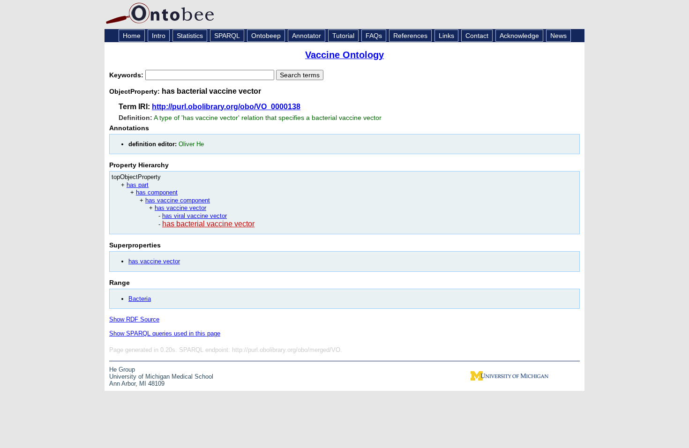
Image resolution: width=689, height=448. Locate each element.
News (558, 35)
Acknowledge (519, 35)
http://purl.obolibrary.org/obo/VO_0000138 (226, 107)
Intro (158, 35)
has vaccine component (177, 200)
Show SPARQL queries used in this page (164, 333)
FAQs (374, 35)
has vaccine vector (180, 207)
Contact (476, 35)
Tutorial (343, 35)
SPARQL (227, 35)
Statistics (190, 35)
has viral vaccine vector (194, 215)
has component (157, 192)
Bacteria (139, 298)
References (410, 35)
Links (446, 35)
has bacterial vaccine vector (208, 224)
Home (132, 35)
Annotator (306, 35)
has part (138, 184)
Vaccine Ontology (344, 55)
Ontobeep (266, 35)
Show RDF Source (134, 319)
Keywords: (127, 75)
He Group (122, 369)
